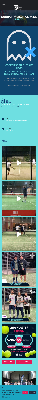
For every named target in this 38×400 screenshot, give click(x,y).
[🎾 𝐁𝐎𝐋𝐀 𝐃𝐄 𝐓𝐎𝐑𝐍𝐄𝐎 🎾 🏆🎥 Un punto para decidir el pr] (19, 234)
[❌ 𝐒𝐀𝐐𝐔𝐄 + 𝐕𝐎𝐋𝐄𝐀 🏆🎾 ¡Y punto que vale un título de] (19, 163)
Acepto (25, 392)
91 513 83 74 (9, 131)
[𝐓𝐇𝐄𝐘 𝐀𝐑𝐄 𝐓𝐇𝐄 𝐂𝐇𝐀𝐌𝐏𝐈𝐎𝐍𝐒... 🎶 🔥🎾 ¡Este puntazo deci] (19, 198)
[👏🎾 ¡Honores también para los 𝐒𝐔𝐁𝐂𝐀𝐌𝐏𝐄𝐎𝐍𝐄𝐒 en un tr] (19, 269)
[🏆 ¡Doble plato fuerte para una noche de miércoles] (19, 341)
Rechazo (32, 392)
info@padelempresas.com (16, 120)
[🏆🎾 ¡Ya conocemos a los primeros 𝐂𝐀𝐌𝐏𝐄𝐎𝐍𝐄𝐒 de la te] (19, 305)
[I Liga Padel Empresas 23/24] (19, 384)
